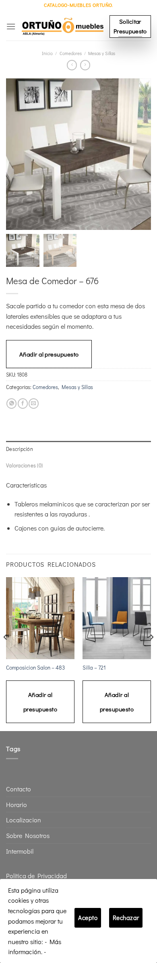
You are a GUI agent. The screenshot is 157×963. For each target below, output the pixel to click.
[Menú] (11, 26)
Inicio (47, 53)
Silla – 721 (94, 667)
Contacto (18, 789)
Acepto (87, 918)
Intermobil (19, 851)
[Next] (151, 653)
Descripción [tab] (19, 449)
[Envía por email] (34, 403)
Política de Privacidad (36, 875)
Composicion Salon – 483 (35, 667)
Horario (16, 804)
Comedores (71, 53)
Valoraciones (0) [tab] (24, 465)
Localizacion (23, 819)
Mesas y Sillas (101, 53)
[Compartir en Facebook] (23, 403)
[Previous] (6, 653)
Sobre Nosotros (28, 835)
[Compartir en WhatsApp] (11, 403)
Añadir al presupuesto (48, 354)
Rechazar (126, 918)
